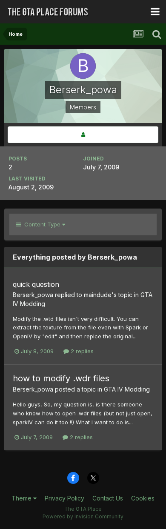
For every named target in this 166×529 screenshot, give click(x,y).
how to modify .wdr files (61, 378)
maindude (98, 294)
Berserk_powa (33, 294)
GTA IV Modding (127, 389)
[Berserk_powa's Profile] (83, 134)
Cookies (143, 498)
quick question (36, 284)
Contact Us (107, 498)
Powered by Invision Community (83, 516)
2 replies (81, 351)
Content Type (41, 224)
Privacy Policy (64, 498)
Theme (22, 498)
